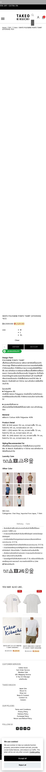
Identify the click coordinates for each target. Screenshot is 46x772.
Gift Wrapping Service (23, 674)
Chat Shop (16, 513)
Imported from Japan (28, 513)
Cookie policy (35, 752)
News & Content (23, 695)
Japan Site (23, 688)
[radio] (32, 330)
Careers (23, 700)
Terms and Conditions (23, 709)
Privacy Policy (23, 712)
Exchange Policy (23, 716)
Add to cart (34, 347)
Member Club (23, 672)
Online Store (23, 668)
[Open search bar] (33, 15)
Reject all (22, 765)
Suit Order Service (23, 670)
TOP (9, 28)
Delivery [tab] (20, 524)
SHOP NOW (15, 347)
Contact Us (23, 697)
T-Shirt (15, 28)
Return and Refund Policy (23, 718)
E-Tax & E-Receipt (23, 677)
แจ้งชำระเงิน (23, 679)
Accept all (22, 758)
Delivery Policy (23, 714)
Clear (17, 340)
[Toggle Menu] (2, 19)
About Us (23, 691)
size (4, 330)
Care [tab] (28, 524)
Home (4, 28)
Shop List (23, 693)
